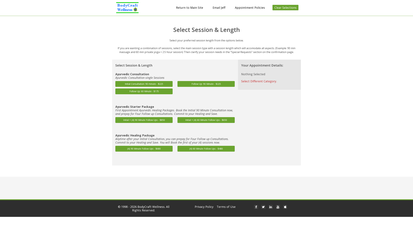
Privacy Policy (204, 207)
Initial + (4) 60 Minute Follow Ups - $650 (206, 119)
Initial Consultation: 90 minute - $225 (144, 83)
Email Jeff (219, 8)
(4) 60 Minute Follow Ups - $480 (206, 148)
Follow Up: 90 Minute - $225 (206, 83)
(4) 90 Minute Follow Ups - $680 (144, 148)
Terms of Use (226, 207)
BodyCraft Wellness (151, 207)
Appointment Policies (250, 8)
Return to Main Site (189, 8)
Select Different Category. (259, 81)
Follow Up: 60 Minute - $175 (144, 91)
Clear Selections (285, 8)
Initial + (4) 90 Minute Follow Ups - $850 (144, 119)
